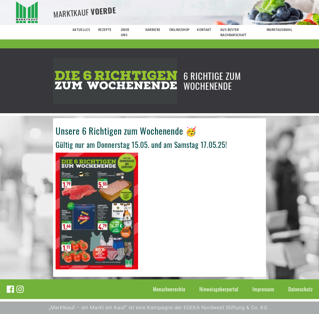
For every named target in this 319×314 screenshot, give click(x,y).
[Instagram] (20, 289)
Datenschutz (300, 289)
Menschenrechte (169, 289)
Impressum (263, 289)
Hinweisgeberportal (219, 289)
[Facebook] (10, 289)
